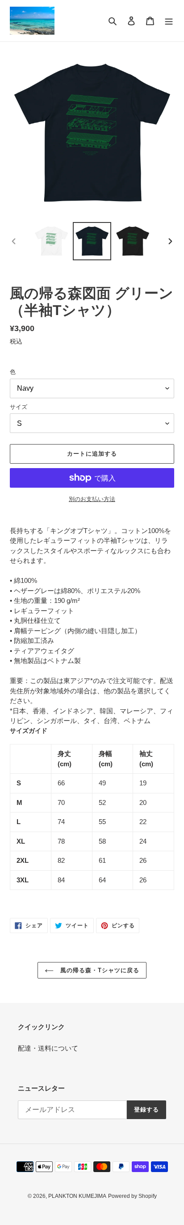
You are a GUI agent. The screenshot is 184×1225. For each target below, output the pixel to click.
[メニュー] (168, 20)
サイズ (18, 407)
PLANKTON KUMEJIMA (77, 1196)
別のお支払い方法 (92, 499)
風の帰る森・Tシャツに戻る (99, 970)
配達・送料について (48, 1048)
